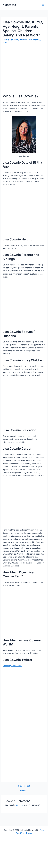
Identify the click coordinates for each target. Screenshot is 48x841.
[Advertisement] (24, 70)
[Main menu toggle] (43, 5)
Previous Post (24, 786)
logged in (20, 805)
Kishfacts (9, 5)
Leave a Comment (10, 40)
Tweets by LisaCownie (12, 666)
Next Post (24, 791)
